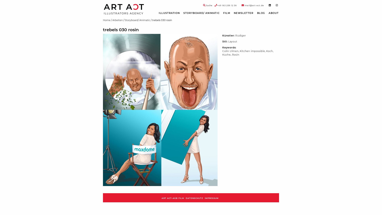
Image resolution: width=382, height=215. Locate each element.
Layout (232, 41)
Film (226, 13)
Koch (269, 51)
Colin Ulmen (230, 51)
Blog (261, 13)
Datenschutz (194, 198)
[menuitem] (169, 13)
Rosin (235, 54)
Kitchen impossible (252, 51)
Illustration (169, 13)
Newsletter (244, 13)
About (274, 13)
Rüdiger (240, 35)
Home (106, 20)
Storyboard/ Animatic (201, 13)
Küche (226, 54)
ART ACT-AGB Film (173, 198)
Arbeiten (117, 20)
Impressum (212, 198)
